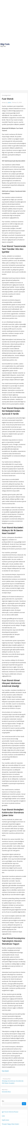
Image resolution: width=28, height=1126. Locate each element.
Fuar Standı (5, 1071)
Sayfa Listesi (5, 1120)
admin (9, 102)
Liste (3, 1116)
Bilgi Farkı (5, 44)
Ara (3, 1101)
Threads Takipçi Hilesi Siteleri (10, 1124)
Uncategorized (6, 95)
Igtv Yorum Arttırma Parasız (10, 1112)
